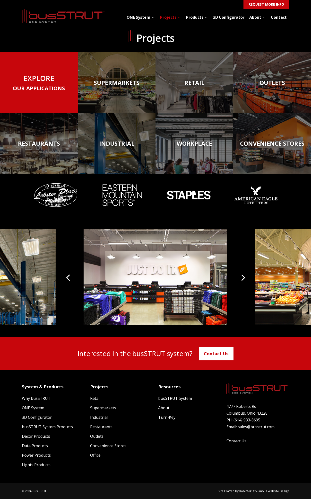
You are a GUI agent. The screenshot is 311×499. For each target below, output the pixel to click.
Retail (95, 398)
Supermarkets (103, 407)
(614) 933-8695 (246, 420)
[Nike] (155, 277)
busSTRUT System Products (47, 426)
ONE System (33, 407)
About (163, 407)
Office (95, 455)
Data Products (35, 445)
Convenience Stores (108, 445)
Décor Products (36, 436)
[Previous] (70, 277)
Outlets (97, 436)
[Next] (240, 277)
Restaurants (101, 426)
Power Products (36, 455)
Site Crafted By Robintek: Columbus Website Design (253, 491)
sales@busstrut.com (256, 426)
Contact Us (216, 353)
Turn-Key (166, 417)
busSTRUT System (175, 398)
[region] (155, 277)
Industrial (99, 417)
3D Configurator (37, 417)
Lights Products (36, 464)
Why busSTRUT (36, 398)
